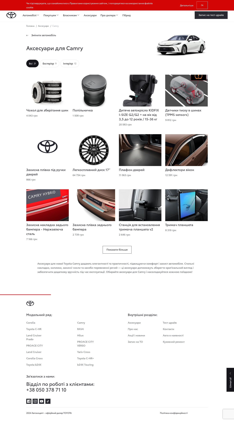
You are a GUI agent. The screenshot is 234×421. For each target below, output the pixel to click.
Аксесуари (134, 322)
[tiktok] (47, 401)
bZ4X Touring (85, 364)
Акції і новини (136, 335)
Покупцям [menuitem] (49, 15)
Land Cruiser (33, 352)
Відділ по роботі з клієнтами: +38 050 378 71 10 (60, 386)
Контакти (168, 329)
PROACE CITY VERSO (85, 343)
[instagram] (35, 401)
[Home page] (11, 15)
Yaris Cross (83, 352)
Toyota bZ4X (33, 364)
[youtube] (41, 401)
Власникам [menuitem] (70, 15)
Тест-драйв (170, 322)
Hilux (80, 335)
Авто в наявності (173, 335)
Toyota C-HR (33, 329)
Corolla (30, 322)
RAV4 (80, 329)
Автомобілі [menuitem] (29, 15)
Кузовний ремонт (174, 341)
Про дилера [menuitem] (107, 15)
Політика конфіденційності (174, 412)
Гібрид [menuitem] (126, 15)
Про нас (133, 329)
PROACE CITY (34, 345)
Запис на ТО (135, 341)
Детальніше (186, 5)
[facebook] (28, 401)
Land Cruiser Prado (33, 337)
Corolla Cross (34, 358)
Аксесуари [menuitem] (90, 15)
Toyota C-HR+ (85, 358)
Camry (81, 322)
